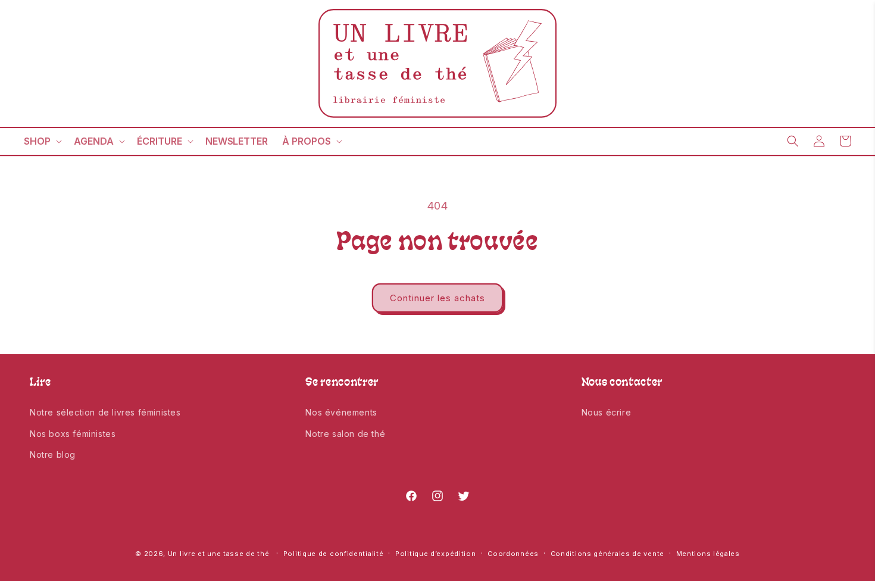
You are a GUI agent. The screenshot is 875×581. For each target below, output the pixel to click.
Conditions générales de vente (607, 553)
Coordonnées (513, 553)
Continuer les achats (437, 298)
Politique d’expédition (435, 553)
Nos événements (341, 412)
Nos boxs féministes (72, 434)
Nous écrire (607, 412)
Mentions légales (708, 553)
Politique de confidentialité (333, 553)
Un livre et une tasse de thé (219, 553)
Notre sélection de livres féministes (105, 412)
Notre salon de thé (345, 434)
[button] (42, 141)
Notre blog (53, 454)
